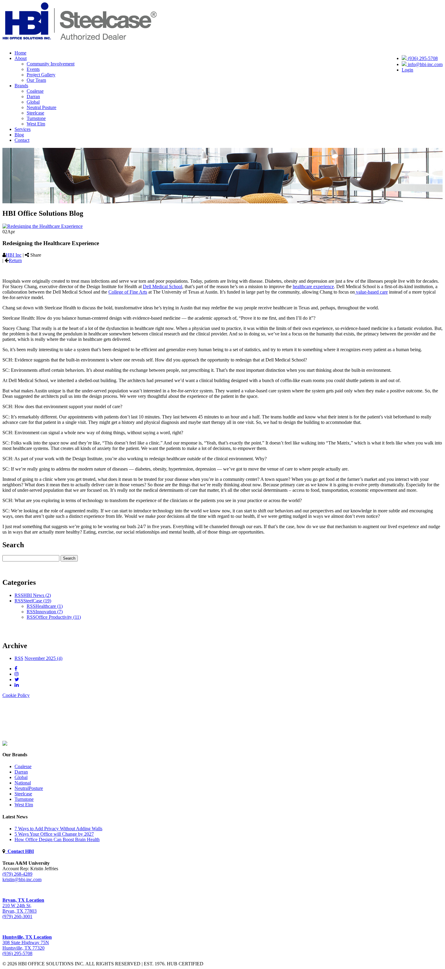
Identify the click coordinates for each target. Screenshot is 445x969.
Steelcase (35, 112)
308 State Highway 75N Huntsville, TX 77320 (27, 942)
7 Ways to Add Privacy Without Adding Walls (58, 828)
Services (23, 129)
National (23, 782)
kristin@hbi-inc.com (21, 879)
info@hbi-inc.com (425, 64)
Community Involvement (50, 63)
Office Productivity (58, 617)
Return (15, 260)
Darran (33, 96)
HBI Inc (13, 255)
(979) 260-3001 (17, 916)
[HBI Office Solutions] (4, 744)
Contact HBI (19, 851)
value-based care (371, 292)
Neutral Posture (41, 107)
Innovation (49, 611)
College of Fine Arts (127, 292)
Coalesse (35, 91)
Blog (19, 134)
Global (33, 102)
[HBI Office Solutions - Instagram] (17, 674)
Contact (22, 140)
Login (407, 69)
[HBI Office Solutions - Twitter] (17, 679)
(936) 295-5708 (422, 58)
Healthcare (49, 606)
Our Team (36, 80)
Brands (21, 85)
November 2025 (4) (43, 658)
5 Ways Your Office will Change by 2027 (54, 834)
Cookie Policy (16, 695)
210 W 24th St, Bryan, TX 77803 (23, 905)
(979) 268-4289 (17, 874)
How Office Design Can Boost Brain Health (57, 839)
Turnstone (36, 118)
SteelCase (37, 600)
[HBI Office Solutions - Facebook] (16, 668)
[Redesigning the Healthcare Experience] (42, 226)
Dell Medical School (162, 286)
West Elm (36, 123)
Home (20, 52)
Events (33, 69)
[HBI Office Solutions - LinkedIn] (17, 685)
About (21, 58)
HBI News (37, 595)
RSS (19, 595)
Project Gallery (41, 74)
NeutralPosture (29, 788)
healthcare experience (313, 286)
